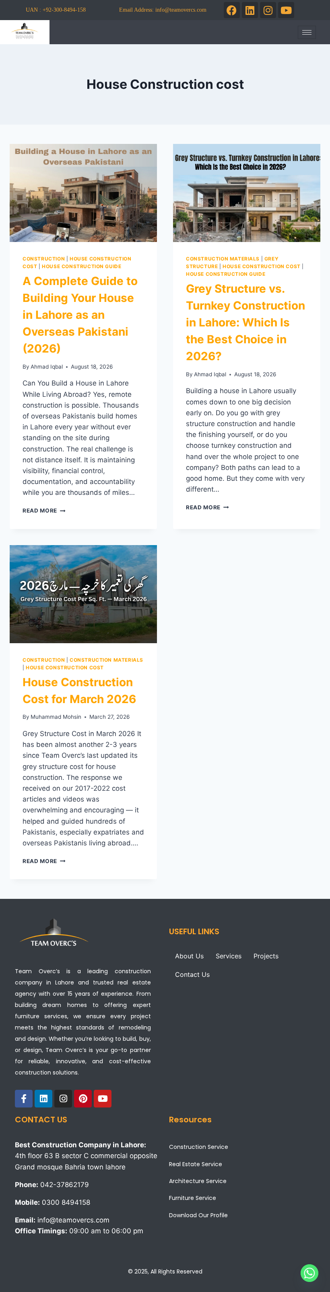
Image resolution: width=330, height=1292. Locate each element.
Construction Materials (223, 259)
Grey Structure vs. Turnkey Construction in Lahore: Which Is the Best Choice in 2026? (245, 322)
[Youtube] (286, 10)
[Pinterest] (83, 1098)
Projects (266, 956)
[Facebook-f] (24, 1098)
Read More (44, 510)
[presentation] (83, 193)
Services (228, 956)
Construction (44, 259)
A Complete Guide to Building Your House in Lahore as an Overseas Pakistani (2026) (80, 314)
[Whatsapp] (309, 1273)
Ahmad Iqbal (47, 366)
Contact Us (192, 974)
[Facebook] (232, 10)
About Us (189, 956)
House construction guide (81, 266)
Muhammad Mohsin (56, 717)
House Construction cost (262, 266)
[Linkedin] (250, 10)
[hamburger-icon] (307, 32)
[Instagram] (268, 10)
